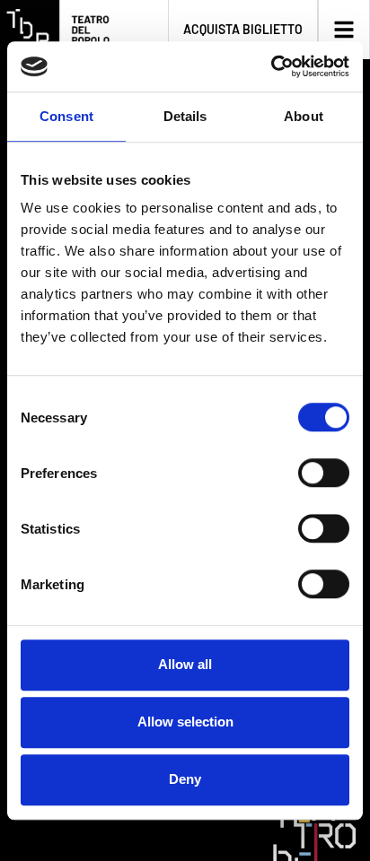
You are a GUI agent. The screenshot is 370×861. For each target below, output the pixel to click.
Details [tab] (185, 116)
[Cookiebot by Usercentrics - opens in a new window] (270, 66)
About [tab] (303, 116)
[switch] (323, 472)
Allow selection (185, 721)
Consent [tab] (66, 116)
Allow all (185, 664)
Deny (185, 779)
